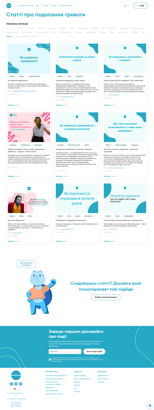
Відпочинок (42, 28)
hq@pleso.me (103, 376)
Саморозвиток (91, 32)
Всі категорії (10, 28)
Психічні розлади (12, 32)
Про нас (45, 5)
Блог (37, 5)
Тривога (9, 36)
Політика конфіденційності (56, 376)
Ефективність (82, 28)
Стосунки (134, 32)
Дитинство (63, 28)
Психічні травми (26, 32)
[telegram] (16, 384)
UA (125, 6)
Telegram (101, 382)
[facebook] (11, 384)
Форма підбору (80, 376)
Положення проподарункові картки (53, 383)
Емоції (72, 28)
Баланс (20, 28)
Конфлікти (94, 28)
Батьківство (30, 28)
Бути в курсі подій (94, 351)
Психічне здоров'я (137, 28)
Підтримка (123, 28)
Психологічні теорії (42, 32)
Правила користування (55, 379)
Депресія (52, 28)
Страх (143, 32)
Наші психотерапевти (25, 5)
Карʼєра (77, 385)
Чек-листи (35, 36)
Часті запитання (52, 391)
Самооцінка (78, 32)
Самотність (103, 32)
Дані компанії (103, 379)
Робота (54, 32)
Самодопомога (65, 32)
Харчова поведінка (22, 36)
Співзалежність (122, 32)
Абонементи (50, 388)
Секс (112, 32)
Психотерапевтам (66, 5)
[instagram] (20, 384)
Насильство (112, 28)
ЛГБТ (103, 28)
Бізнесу (54, 5)
